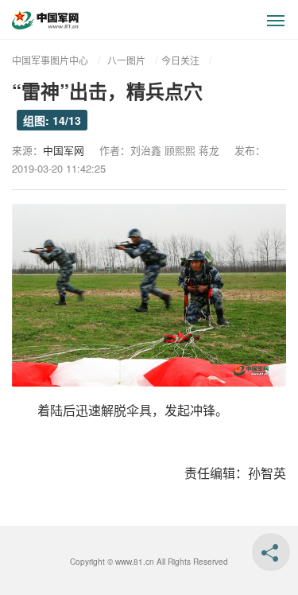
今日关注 (180, 60)
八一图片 (126, 60)
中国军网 (63, 150)
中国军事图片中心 (50, 60)
